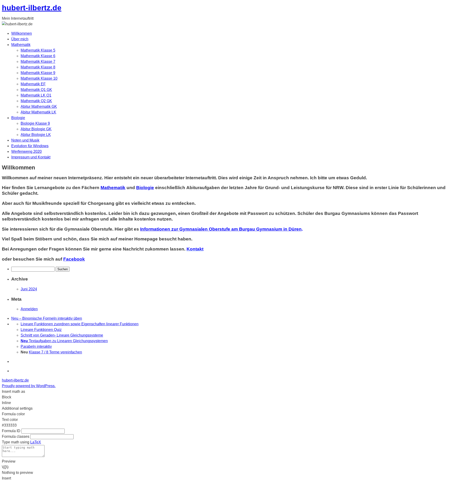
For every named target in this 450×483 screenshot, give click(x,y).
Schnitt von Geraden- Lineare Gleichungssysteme (62, 335)
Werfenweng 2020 (26, 152)
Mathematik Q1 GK (36, 90)
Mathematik (20, 45)
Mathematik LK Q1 (36, 95)
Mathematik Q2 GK (36, 101)
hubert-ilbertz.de (31, 8)
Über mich (19, 39)
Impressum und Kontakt (30, 157)
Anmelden (29, 309)
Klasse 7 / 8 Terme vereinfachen (55, 352)
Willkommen (21, 33)
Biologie (18, 118)
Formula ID (11, 431)
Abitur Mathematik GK (39, 107)
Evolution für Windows (30, 146)
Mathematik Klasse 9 (38, 73)
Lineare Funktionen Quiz (41, 330)
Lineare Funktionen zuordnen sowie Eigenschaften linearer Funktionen (80, 324)
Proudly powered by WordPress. (29, 386)
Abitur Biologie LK (36, 135)
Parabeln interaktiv (36, 346)
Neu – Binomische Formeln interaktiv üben (46, 318)
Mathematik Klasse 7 (38, 62)
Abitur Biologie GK (36, 129)
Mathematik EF (33, 84)
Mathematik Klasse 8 (38, 67)
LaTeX (35, 442)
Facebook (74, 259)
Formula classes (15, 436)
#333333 (9, 425)
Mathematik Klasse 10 (39, 78)
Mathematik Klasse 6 (38, 56)
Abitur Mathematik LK (38, 112)
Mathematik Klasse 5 (38, 50)
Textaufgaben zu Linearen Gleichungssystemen (64, 341)
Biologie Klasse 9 (35, 123)
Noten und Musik (25, 140)
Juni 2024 (29, 289)
